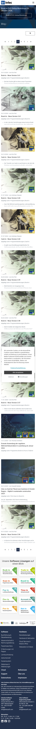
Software (4, 632)
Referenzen (22, 670)
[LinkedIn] (2, 721)
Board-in (27, 119)
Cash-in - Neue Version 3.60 (10, 239)
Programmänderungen (17, 78)
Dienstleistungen (24, 635)
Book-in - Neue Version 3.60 (10, 198)
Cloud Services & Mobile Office (24, 643)
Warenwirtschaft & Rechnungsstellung (7, 642)
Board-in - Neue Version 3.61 (11, 116)
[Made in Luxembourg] (16, 623)
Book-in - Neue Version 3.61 (10, 75)
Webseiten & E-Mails (26, 647)
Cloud (3, 670)
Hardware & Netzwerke (26, 638)
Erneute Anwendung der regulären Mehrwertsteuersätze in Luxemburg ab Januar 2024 (17, 446)
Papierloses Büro (7, 646)
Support (4, 674)
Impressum (22, 678)
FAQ (11, 496)
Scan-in (16, 496)
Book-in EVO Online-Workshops (16, 15)
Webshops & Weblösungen (5, 665)
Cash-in (27, 159)
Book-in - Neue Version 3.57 (10, 403)
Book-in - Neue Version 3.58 (10, 321)
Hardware (23, 632)
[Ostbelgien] (23, 623)
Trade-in (30, 450)
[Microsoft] (5, 623)
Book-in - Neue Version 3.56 (10, 534)
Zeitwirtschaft (5, 658)
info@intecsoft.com (7, 709)
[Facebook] (6, 721)
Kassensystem (6, 661)
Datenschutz (6, 678)
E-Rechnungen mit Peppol (7, 650)
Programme (14, 450)
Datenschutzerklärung (18, 368)
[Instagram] (9, 721)
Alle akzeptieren (18, 372)
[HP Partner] (12, 623)
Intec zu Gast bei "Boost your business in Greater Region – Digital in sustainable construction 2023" (18, 491)
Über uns (21, 674)
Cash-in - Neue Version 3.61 (10, 157)
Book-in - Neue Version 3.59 (10, 280)
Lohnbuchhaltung (7, 655)
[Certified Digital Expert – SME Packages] (32, 623)
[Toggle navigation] (33, 2)
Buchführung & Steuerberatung (6, 636)
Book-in (27, 78)
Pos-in (25, 450)
